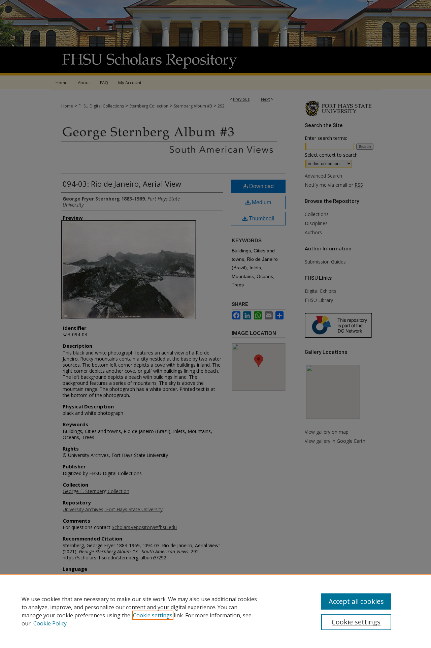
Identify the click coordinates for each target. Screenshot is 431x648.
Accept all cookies (356, 601)
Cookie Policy (50, 623)
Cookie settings (152, 615)
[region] (215, 611)
